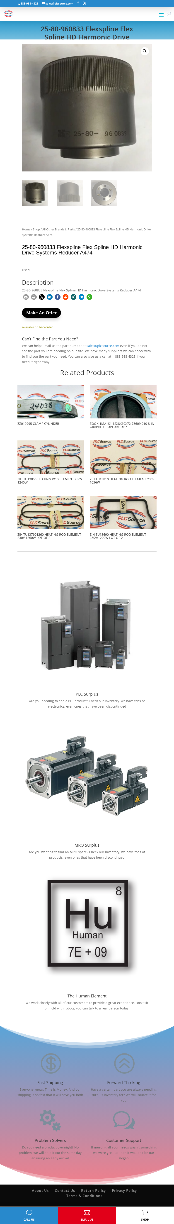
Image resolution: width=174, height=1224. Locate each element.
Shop (36, 229)
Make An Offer (41, 313)
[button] (145, 51)
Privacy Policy (124, 1190)
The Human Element (87, 996)
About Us (40, 1190)
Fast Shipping (50, 1082)
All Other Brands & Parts (58, 229)
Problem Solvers (50, 1140)
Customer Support (123, 1140)
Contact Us (65, 1190)
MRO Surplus (87, 845)
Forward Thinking (123, 1082)
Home (26, 229)
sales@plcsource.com (103, 346)
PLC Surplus (87, 694)
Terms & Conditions (84, 1195)
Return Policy (93, 1190)
